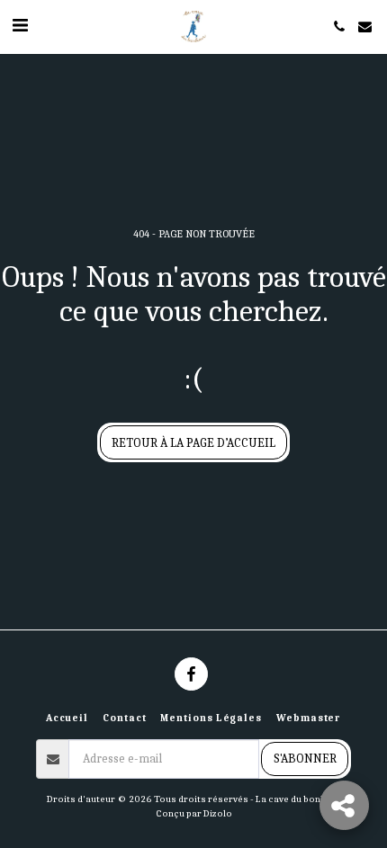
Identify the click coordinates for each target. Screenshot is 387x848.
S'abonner (305, 758)
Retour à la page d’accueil (193, 443)
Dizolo (217, 813)
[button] (19, 25)
